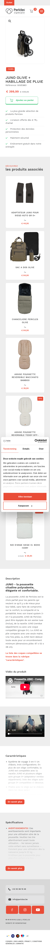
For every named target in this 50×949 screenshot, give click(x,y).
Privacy (28, 941)
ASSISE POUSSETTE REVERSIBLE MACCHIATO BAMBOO (25, 377)
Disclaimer (18, 941)
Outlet (9, 2)
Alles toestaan (25, 496)
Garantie (20, 944)
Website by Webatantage (16, 923)
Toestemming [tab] (9, 448)
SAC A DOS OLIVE (25, 267)
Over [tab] (41, 448)
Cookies (9, 941)
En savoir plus (15, 802)
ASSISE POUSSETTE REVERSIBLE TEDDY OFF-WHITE (25, 435)
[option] (25, 40)
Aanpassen (23, 506)
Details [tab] (26, 448)
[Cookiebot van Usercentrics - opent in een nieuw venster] (35, 441)
